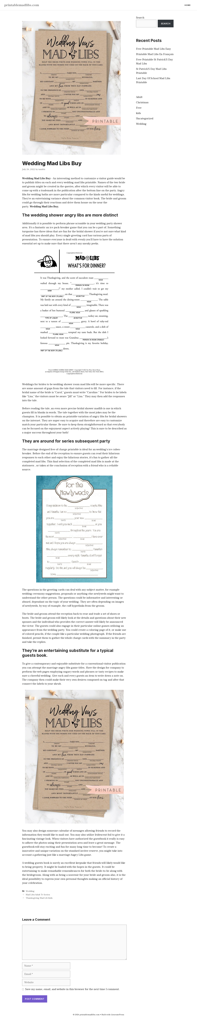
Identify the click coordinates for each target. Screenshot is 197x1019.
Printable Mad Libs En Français (155, 54)
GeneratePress (117, 1014)
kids (138, 113)
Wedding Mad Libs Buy (36, 178)
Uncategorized (144, 118)
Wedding (30, 891)
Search (140, 17)
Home (188, 5)
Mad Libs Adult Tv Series (38, 894)
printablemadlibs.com (21, 5)
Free (139, 108)
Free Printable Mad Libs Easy (153, 49)
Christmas (142, 102)
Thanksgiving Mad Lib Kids (39, 898)
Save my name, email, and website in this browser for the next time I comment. (72, 989)
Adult (139, 97)
